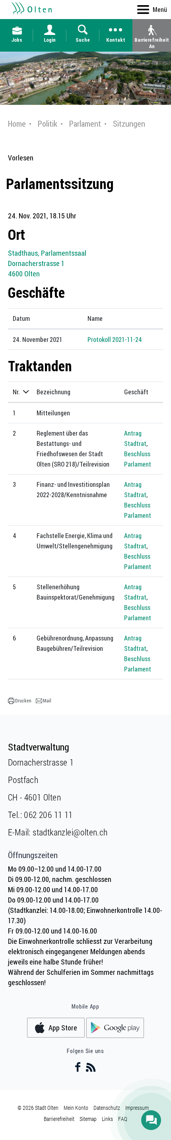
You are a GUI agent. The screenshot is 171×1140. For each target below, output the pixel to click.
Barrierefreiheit (59, 1119)
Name (95, 318)
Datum (21, 318)
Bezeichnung (53, 392)
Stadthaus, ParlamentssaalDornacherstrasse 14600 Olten (47, 263)
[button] (19, 701)
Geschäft (136, 392)
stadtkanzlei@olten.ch (70, 832)
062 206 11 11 (48, 814)
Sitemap (88, 1119)
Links (107, 1119)
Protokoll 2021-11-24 (114, 339)
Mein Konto (76, 1107)
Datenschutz (106, 1107)
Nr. (16, 392)
